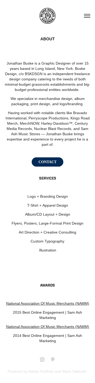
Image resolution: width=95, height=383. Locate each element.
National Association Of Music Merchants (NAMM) (47, 303)
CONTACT (47, 162)
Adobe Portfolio (41, 371)
